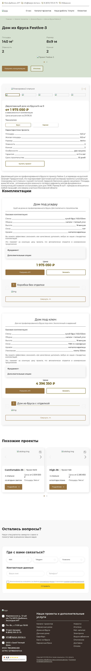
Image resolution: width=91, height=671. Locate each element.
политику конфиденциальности (74, 581)
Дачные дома (43, 633)
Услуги (71, 11)
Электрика (79, 633)
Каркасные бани (44, 643)
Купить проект (25, 164)
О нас (28, 11)
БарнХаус (41, 637)
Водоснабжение (81, 637)
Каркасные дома (44, 627)
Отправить (45, 586)
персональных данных (47, 581)
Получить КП (25, 272)
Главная (9, 19)
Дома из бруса (36, 19)
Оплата (77, 646)
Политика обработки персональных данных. (52, 659)
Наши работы (60, 11)
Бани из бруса (43, 640)
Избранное (65, 3)
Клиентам (82, 11)
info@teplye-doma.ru (32, 3)
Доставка (78, 643)
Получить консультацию (15, 69)
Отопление (79, 640)
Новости (77, 624)
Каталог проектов (42, 11)
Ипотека (36, 69)
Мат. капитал (79, 630)
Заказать (66, 272)
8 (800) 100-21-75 (51, 3)
